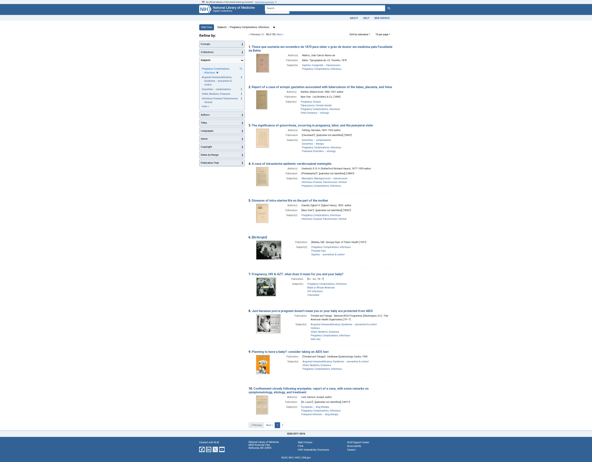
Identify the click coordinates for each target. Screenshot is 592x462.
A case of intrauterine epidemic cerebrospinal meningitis (292, 164)
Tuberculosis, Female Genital (316, 105)
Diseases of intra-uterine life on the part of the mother (290, 200)
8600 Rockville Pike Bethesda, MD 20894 (260, 446)
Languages (207, 130)
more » (205, 106)
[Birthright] (259, 237)
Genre (204, 138)
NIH (291, 457)
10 (381, 34)
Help (366, 18)
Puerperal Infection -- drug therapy (319, 414)
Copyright (206, 146)
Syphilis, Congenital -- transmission (321, 65)
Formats (205, 44)
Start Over (206, 27)
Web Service (382, 18)
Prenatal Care (318, 250)
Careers (351, 449)
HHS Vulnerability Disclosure (313, 449)
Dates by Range (209, 154)
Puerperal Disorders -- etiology (319, 151)
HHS (297, 457)
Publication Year (210, 162)
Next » (280, 34)
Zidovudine (313, 295)
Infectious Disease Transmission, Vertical (324, 182)
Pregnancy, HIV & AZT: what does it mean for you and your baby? (297, 274)
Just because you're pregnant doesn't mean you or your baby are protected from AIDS (312, 311)
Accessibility (354, 446)
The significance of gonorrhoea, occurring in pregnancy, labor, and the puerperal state (312, 125)
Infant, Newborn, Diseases (325, 331)
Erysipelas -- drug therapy (315, 406)
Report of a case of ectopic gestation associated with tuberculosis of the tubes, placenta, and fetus (322, 87)
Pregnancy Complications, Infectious (321, 68)
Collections (207, 52)
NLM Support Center (358, 442)
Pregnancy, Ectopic (311, 101)
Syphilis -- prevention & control (328, 254)
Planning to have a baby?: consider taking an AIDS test (290, 352)
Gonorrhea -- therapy (313, 143)
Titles (204, 122)
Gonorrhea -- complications (316, 140)
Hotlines (315, 328)
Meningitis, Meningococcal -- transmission (324, 178)
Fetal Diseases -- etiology (315, 112)
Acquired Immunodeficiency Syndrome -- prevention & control (344, 324)
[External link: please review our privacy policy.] (202, 449)
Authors (205, 114)
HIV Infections (315, 291)
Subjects (206, 60)
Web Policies (305, 442)
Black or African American (321, 287)
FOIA (300, 446)
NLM (284, 457)
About (354, 18)
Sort (358, 34)
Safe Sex (316, 339)
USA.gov (306, 457)
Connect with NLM (209, 442)
